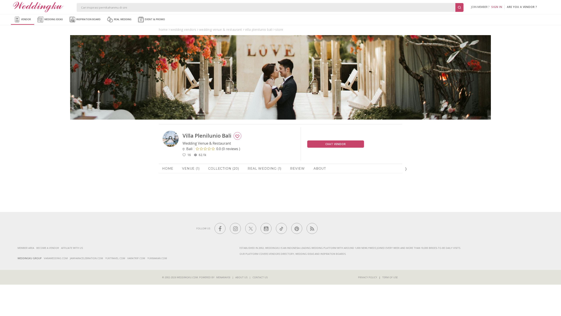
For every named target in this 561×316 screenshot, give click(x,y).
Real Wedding (122, 19)
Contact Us (260, 277)
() (228, 148)
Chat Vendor (335, 144)
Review (297, 169)
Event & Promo (154, 19)
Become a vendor (47, 248)
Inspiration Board (88, 19)
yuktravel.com (115, 258)
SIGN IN (496, 7)
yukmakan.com (157, 258)
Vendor (25, 19)
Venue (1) (190, 169)
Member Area (26, 248)
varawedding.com (56, 258)
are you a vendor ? (522, 7)
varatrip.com (136, 258)
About (320, 169)
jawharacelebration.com (86, 258)
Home (167, 169)
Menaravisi (223, 277)
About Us (241, 277)
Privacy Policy (367, 277)
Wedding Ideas (53, 19)
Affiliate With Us (72, 248)
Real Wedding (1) (264, 169)
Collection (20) (223, 169)
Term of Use (390, 277)
